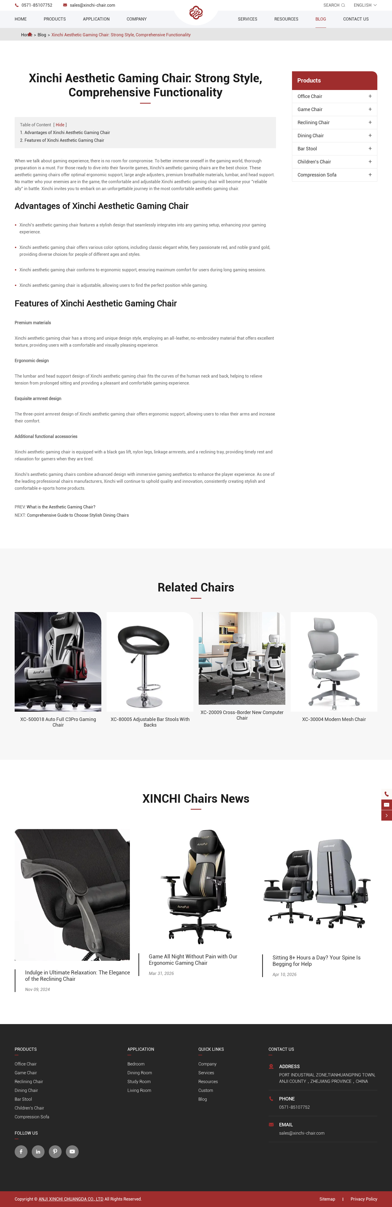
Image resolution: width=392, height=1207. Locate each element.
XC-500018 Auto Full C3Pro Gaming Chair (58, 722)
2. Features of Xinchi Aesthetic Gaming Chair (62, 140)
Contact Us (356, 19)
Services (247, 19)
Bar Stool (307, 148)
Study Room (139, 1081)
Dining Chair (311, 135)
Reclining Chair (314, 122)
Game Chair (310, 109)
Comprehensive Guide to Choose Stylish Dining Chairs (78, 515)
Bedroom (136, 1064)
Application (96, 19)
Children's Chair (314, 161)
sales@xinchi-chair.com (92, 5)
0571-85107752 (37, 5)
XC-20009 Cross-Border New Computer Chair (242, 715)
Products (55, 19)
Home (21, 19)
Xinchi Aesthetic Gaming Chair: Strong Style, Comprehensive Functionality (121, 34)
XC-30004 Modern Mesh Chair (334, 719)
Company (137, 19)
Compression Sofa (317, 175)
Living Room (139, 1090)
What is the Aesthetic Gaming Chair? (61, 507)
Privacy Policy (364, 1199)
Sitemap (327, 1199)
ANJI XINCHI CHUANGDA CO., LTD (71, 1199)
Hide (60, 124)
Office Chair (310, 96)
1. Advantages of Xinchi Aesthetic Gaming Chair (65, 132)
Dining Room (139, 1072)
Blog (320, 19)
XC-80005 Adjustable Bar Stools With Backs (150, 722)
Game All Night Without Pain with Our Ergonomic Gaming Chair (193, 959)
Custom (205, 1090)
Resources (286, 19)
